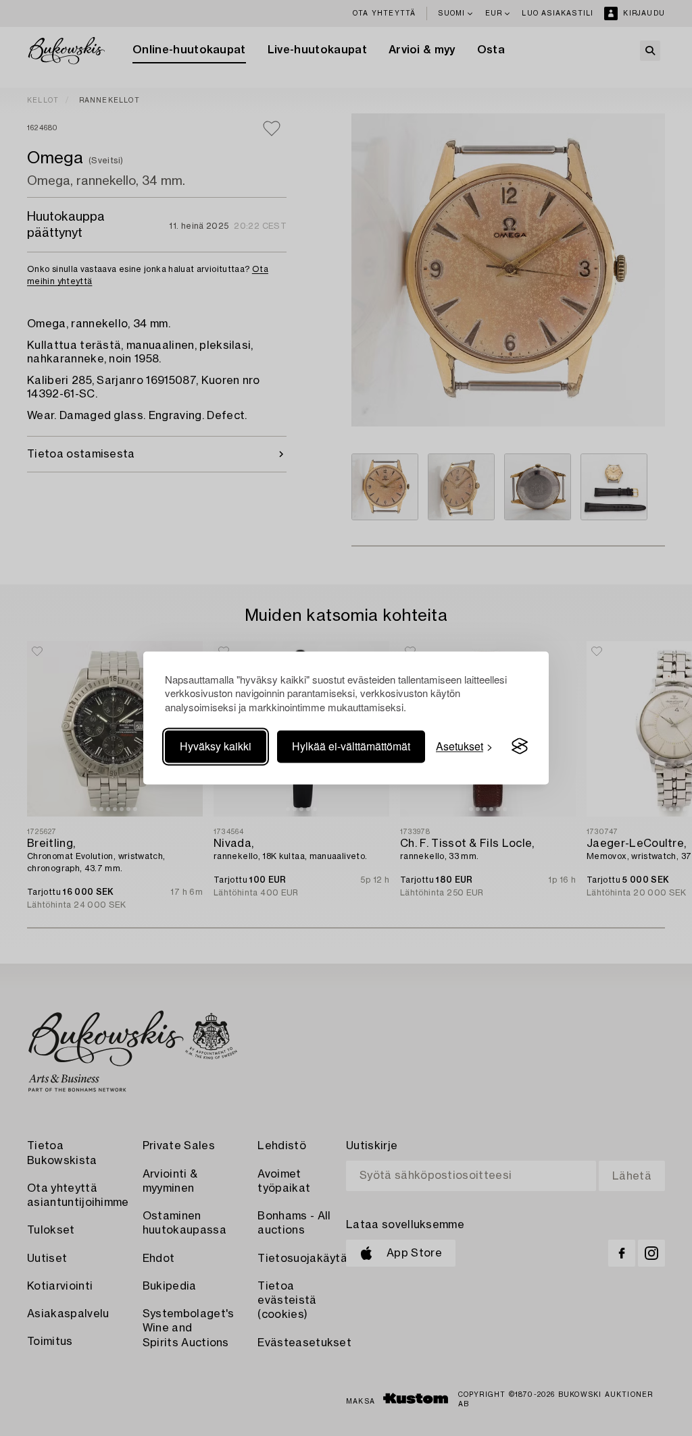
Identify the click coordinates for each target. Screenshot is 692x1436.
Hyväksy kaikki (215, 746)
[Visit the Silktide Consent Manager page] (519, 746)
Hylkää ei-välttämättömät (351, 746)
